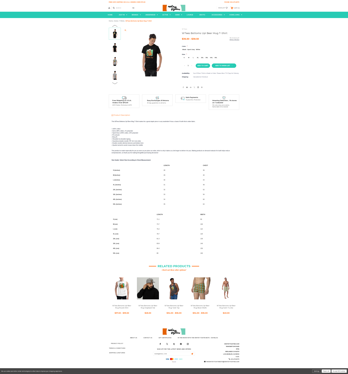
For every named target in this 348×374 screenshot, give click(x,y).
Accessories (217, 15)
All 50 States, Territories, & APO (122, 105)
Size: (184, 54)
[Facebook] (183, 87)
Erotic (202, 15)
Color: (185, 46)
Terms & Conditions (117, 348)
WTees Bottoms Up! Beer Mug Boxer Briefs (200, 307)
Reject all (326, 371)
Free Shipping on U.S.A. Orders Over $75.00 (121, 102)
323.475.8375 (234, 2)
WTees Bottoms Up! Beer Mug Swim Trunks (226, 307)
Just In (122, 15)
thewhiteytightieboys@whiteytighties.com (222, 361)
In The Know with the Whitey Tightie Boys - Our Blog (198, 338)
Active (165, 15)
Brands (135, 15)
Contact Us (147, 338)
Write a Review (234, 40)
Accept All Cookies (339, 371)
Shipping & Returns (117, 353)
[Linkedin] (198, 87)
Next (115, 83)
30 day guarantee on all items (156, 103)
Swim (177, 15)
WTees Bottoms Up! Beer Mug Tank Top (174, 307)
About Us (133, 338)
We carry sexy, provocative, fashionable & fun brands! (220, 106)
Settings (316, 371)
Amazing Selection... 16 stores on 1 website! (224, 102)
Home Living (234, 15)
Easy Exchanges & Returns (158, 100)
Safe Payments (192, 97)
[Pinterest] (201, 87)
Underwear (150, 15)
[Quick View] (118, 298)
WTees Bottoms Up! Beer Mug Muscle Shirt (121, 307)
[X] (194, 87)
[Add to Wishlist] (122, 298)
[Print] (190, 87)
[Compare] (126, 298)
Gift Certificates (165, 338)
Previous (115, 25)
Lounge (190, 15)
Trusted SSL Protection (193, 100)
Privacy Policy (117, 343)
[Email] (187, 87)
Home (110, 15)
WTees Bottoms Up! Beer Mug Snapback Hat (147, 307)
